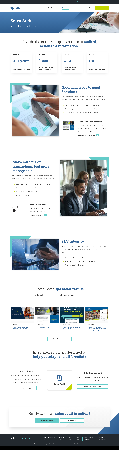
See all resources (59, 339)
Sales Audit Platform (59, 444)
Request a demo (47, 420)
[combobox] (79, 1)
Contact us (72, 420)
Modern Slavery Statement (88, 438)
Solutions (65, 8)
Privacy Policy (70, 438)
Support (86, 1)
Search (116, 1)
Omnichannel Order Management (75, 444)
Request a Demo (102, 8)
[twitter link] (25, 438)
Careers (94, 1)
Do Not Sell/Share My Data (49, 438)
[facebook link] (22, 438)
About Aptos (87, 8)
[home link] (15, 8)
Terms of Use (61, 438)
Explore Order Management (93, 386)
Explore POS (26, 388)
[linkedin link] (29, 438)
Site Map (78, 438)
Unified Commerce (52, 8)
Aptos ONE (48, 444)
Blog (110, 1)
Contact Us (102, 1)
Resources (75, 8)
